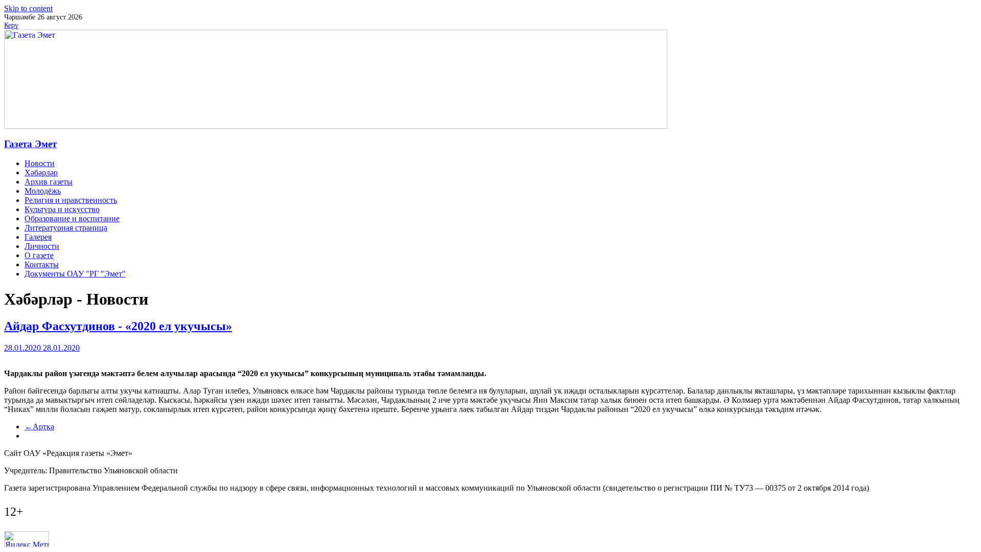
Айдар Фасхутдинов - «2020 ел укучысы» (118, 326)
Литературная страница (66, 227)
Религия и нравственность (71, 200)
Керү (11, 25)
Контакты (42, 264)
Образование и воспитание (72, 218)
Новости (40, 163)
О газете (39, 255)
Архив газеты (49, 181)
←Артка (39, 426)
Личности (42, 246)
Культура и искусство (62, 209)
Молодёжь (43, 191)
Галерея (38, 237)
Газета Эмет (30, 144)
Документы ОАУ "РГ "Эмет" (75, 273)
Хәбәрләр (41, 172)
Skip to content (28, 8)
